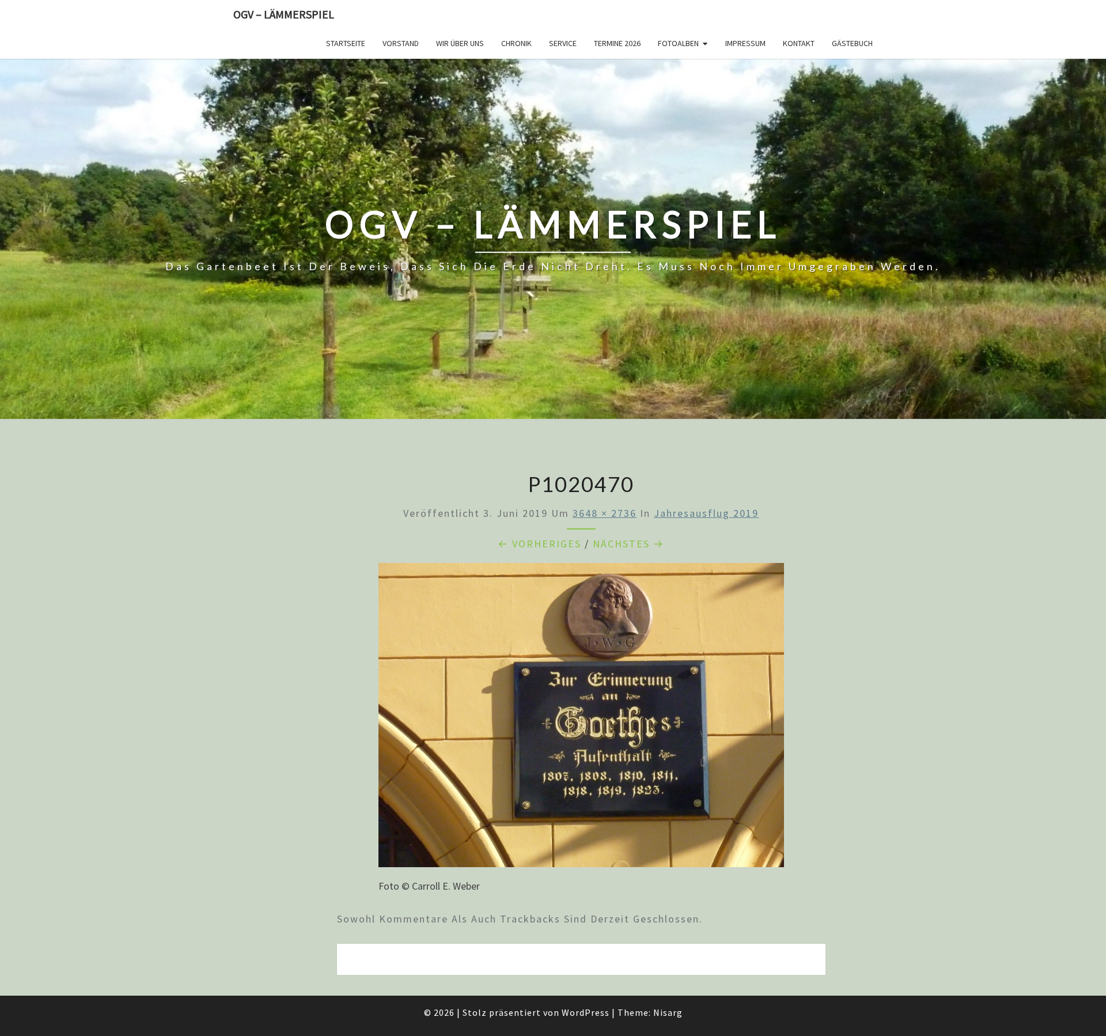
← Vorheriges (539, 543)
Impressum (745, 43)
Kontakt (799, 43)
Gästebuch (852, 43)
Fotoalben (678, 43)
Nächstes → (628, 543)
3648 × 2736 (605, 513)
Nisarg (668, 1012)
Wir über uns (460, 43)
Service (563, 43)
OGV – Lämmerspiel (283, 14)
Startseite (345, 43)
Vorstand (400, 43)
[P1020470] (581, 718)
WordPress (585, 1012)
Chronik (516, 43)
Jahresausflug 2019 (706, 513)
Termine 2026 (617, 43)
